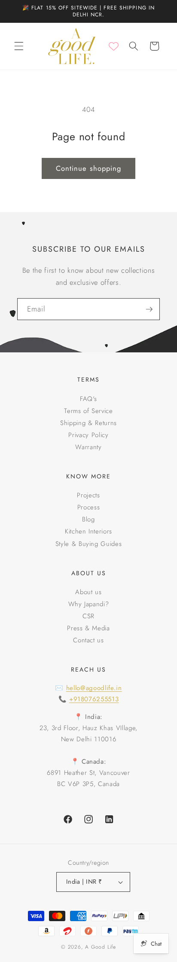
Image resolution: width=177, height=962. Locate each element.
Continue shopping (89, 168)
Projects (88, 495)
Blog (88, 519)
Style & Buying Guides (88, 544)
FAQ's (88, 399)
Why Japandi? (88, 604)
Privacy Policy (88, 435)
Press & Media (88, 628)
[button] (19, 46)
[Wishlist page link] (114, 46)
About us (88, 592)
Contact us (88, 640)
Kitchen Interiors (88, 531)
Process (88, 507)
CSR (88, 616)
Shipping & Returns (88, 423)
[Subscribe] (149, 309)
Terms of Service (88, 411)
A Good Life (100, 947)
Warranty (88, 447)
